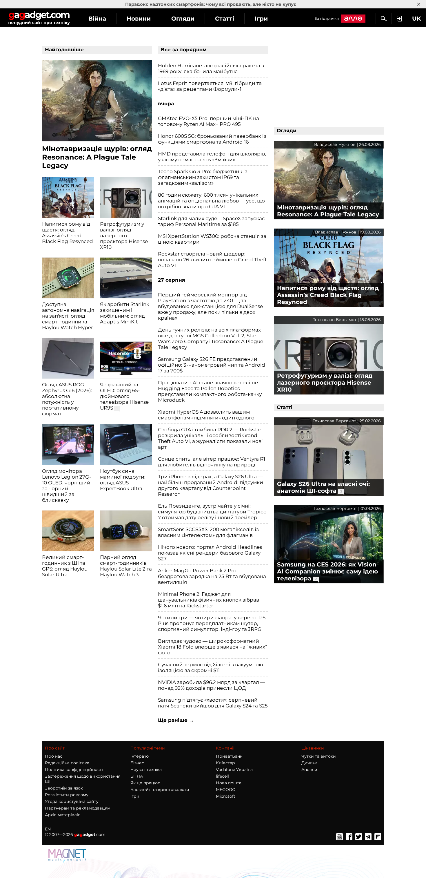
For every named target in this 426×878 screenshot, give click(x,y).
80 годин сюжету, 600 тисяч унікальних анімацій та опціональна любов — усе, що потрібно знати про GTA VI (211, 200)
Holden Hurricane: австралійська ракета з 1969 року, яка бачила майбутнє (211, 68)
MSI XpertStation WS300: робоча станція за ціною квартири (212, 239)
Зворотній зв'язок (64, 788)
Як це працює (145, 782)
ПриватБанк (229, 756)
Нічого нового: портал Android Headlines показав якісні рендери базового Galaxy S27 (210, 553)
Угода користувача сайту (72, 801)
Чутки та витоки (318, 756)
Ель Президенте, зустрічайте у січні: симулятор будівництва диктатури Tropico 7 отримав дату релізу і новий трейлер (212, 511)
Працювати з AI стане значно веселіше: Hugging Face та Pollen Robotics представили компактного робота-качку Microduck (210, 391)
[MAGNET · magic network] (68, 855)
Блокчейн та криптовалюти (159, 789)
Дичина (309, 762)
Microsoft (225, 796)
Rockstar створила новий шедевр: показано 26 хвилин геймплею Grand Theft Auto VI (212, 259)
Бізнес (137, 762)
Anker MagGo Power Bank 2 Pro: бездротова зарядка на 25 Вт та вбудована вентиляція (212, 576)
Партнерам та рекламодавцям (77, 808)
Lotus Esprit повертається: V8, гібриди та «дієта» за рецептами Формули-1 (210, 86)
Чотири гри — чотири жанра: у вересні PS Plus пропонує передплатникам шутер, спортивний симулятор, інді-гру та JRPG (211, 623)
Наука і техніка (146, 769)
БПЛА (136, 776)
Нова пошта (228, 782)
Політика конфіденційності (74, 769)
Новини (139, 18)
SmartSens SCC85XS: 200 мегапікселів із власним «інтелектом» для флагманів (208, 532)
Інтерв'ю (139, 756)
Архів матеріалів (63, 814)
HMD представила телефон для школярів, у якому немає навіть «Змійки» (212, 156)
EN (48, 829)
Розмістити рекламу (66, 794)
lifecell (222, 776)
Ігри (261, 18)
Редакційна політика (67, 762)
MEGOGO (226, 789)
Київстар (225, 762)
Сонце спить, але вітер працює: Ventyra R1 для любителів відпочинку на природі (211, 462)
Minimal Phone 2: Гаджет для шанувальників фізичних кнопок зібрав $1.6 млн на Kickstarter (208, 600)
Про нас (53, 756)
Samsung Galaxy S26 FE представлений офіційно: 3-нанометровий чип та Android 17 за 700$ (211, 365)
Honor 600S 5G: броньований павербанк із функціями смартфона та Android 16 (212, 139)
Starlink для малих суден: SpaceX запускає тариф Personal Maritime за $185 (211, 221)
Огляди (182, 18)
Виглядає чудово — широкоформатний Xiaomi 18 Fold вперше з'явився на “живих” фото (212, 647)
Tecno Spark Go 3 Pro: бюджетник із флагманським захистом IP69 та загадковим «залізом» (202, 177)
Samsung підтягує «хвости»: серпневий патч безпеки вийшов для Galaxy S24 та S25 (213, 703)
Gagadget (39, 17)
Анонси (309, 769)
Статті (224, 18)
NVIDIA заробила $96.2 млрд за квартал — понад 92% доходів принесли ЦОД (211, 685)
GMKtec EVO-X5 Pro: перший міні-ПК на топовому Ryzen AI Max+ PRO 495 (208, 121)
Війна (97, 18)
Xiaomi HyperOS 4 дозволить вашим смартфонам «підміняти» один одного (206, 415)
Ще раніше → (176, 720)
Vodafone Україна (234, 769)
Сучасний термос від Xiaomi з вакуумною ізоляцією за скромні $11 (210, 667)
